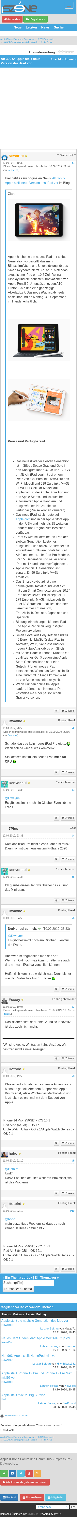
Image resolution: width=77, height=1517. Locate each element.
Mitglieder (57, 1497)
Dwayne (12, 735)
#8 (73, 1076)
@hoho (10, 1219)
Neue (18, 27)
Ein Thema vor (45, 1277)
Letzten (31, 27)
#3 (73, 790)
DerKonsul (69, 1403)
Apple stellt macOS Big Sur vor (23, 1395)
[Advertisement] (38, 108)
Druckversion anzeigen (16, 1415)
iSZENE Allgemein (46, 39)
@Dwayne (12, 798)
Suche (59, 27)
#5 (73, 877)
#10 (72, 1211)
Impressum (62, 1459)
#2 (73, 728)
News (45, 27)
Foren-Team (33, 1497)
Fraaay (6, 1013)
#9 (73, 1160)
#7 (73, 1006)
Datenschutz (9, 1463)
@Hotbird (11, 1169)
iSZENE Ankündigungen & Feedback (20, 42)
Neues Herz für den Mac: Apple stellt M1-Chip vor (35, 1338)
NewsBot (13, 170)
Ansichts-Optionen (63, 59)
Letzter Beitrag (49, 1328)
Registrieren (37, 19)
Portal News (46, 42)
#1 (73, 163)
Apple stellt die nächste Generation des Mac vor (34, 1320)
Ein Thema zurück (18, 1277)
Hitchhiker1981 (66, 1363)
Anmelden (13, 19)
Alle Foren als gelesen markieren (26, 1482)
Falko (4, 1399)
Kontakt (11, 1497)
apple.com (23, 519)
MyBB (57, 1514)
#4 (73, 835)
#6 (73, 918)
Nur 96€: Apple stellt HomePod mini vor (28, 1355)
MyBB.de (33, 1514)
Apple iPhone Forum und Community (17, 39)
